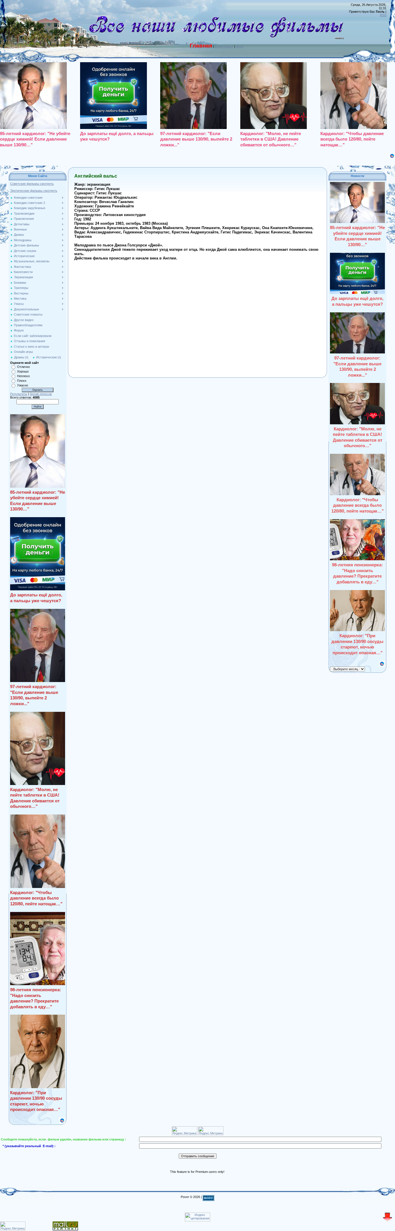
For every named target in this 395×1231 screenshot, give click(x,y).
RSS (383, 15)
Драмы (19, 357)
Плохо (21, 380)
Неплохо (23, 376)
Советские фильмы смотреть (32, 183)
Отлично (23, 366)
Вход (239, 46)
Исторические (46, 357)
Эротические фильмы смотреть (33, 190)
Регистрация (224, 46)
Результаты (18, 394)
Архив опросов (41, 394)
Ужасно (22, 385)
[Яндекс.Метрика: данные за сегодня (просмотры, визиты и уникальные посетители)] (12, 1225)
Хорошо (23, 371)
